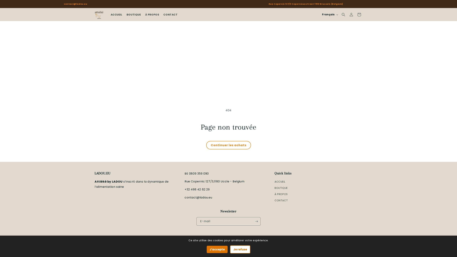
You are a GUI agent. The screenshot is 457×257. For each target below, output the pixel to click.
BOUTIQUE (281, 188)
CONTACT (281, 200)
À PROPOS (281, 194)
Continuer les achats (228, 145)
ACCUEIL (280, 181)
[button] (343, 15)
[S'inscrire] (256, 221)
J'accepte (217, 249)
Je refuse (240, 249)
